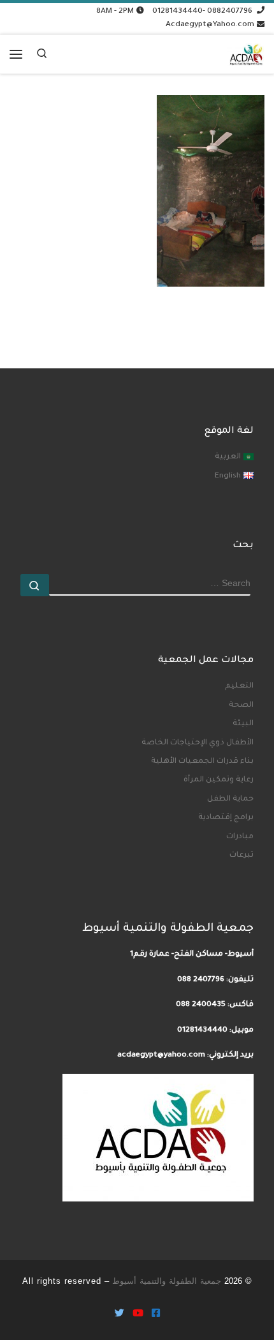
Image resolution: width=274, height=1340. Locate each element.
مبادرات (240, 836)
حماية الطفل (230, 799)
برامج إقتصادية (226, 817)
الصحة (241, 705)
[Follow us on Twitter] (119, 1315)
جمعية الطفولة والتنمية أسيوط (166, 1281)
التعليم (239, 686)
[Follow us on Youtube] (138, 1315)
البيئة (243, 723)
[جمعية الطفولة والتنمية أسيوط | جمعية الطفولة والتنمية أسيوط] (245, 51)
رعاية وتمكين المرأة (219, 780)
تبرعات (241, 855)
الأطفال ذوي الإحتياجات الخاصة (197, 743)
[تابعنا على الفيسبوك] (156, 1315)
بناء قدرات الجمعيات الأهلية (202, 761)
